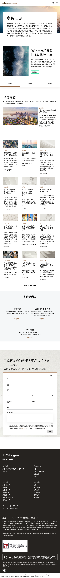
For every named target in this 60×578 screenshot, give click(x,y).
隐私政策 (23, 428)
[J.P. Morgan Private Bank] (9, 3)
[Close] (57, 575)
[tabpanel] (30, 191)
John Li (44, 125)
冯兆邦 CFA (9, 169)
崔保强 (26, 163)
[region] (30, 575)
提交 (50, 431)
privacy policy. (41, 576)
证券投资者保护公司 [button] (9, 527)
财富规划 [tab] (50, 83)
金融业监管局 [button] (53, 525)
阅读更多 (34, 72)
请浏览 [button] (4, 518)
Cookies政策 (37, 492)
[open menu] (57, 3)
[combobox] (30, 390)
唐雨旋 (40, 125)
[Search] (53, 3)
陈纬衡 (48, 125)
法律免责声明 (34, 529)
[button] (3, 506)
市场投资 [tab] (30, 83)
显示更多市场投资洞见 (30, 285)
